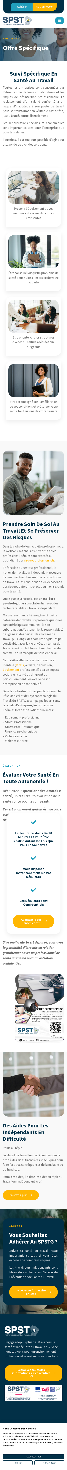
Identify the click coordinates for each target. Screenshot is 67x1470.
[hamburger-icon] (59, 20)
